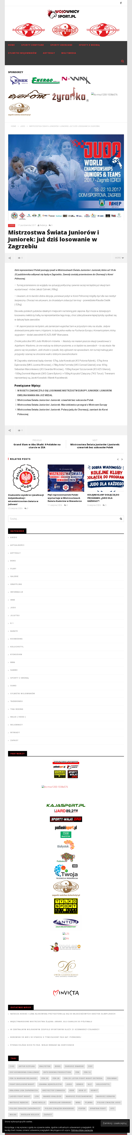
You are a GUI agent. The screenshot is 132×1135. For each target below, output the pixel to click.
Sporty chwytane (32, 45)
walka (13, 1115)
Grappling (16, 584)
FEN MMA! (112, 1078)
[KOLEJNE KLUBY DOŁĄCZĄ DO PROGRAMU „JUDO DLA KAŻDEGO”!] (105, 478)
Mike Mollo (39, 1103)
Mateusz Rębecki (19, 1103)
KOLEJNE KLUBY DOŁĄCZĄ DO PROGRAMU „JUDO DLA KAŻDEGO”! (103, 497)
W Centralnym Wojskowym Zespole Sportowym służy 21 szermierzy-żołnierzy (54, 1029)
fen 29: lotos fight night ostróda (83, 1078)
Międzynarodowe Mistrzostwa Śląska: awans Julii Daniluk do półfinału (51, 1022)
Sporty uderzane (61, 45)
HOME (11, 45)
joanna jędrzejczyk (50, 1084)
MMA (12, 662)
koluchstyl (103, 1084)
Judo (11, 225)
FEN (77, 1072)
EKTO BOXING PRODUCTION (57, 1072)
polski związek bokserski (59, 1108)
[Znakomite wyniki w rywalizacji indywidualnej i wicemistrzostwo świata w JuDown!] (26, 478)
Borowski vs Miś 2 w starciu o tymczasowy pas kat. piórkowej (45, 1037)
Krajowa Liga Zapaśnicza (24, 1090)
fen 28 (56, 1078)
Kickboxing (16, 639)
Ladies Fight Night (20, 1096)
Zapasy (14, 740)
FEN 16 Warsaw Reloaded (23, 1078)
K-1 (12, 623)
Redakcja (43, 225)
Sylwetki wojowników (22, 53)
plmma (89, 1103)
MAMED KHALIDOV (52, 1096)
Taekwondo (16, 701)
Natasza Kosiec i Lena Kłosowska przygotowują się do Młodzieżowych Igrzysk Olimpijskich (62, 1014)
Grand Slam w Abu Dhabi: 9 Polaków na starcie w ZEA (37, 444)
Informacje (16, 592)
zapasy (48, 1115)
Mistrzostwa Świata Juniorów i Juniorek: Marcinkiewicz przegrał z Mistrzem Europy (62, 404)
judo (69, 1084)
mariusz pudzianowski (79, 1096)
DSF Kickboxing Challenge (24, 1072)
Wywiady (15, 733)
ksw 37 (82, 1090)
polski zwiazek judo (108, 1103)
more (118, 258)
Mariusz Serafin (105, 1096)
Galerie (14, 576)
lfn (37, 1096)
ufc (112, 1108)
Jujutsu (15, 615)
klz (90, 1084)
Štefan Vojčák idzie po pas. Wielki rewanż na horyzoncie (42, 1045)
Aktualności (17, 545)
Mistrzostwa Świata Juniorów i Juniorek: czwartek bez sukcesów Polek (55, 400)
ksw (72, 1090)
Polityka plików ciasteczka (82, 1130)
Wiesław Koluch (30, 1115)
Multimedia (68, 53)
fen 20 (44, 1078)
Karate (14, 631)
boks (58, 1066)
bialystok (44, 1066)
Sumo (13, 686)
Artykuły (49, 53)
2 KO (12, 1066)
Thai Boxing (16, 709)
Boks (13, 561)
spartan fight (98, 1108)
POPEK (82, 1108)
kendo (79, 1084)
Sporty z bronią (89, 45)
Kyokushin (16, 654)
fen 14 (87, 1072)
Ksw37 (94, 1090)
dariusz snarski (74, 1066)
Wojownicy (16, 725)
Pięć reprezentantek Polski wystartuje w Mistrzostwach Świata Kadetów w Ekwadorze (65, 497)
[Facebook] (121, 3)
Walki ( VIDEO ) (18, 717)
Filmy (13, 569)
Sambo (14, 670)
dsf (90, 1066)
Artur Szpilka (27, 1066)
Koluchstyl (17, 647)
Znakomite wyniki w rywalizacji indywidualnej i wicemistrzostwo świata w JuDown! (26, 499)
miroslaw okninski (60, 1103)
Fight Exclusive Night (22, 1084)
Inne (12, 600)
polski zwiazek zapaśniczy (25, 1108)
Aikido (13, 537)
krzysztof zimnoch (53, 1090)
